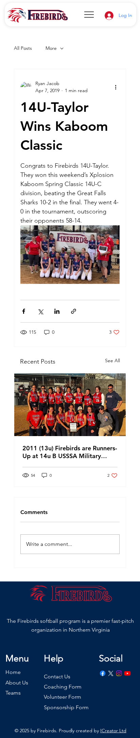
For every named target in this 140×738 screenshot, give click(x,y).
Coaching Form (63, 686)
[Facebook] (102, 673)
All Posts (23, 48)
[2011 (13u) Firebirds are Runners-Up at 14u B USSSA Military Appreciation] (70, 404)
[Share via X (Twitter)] (40, 311)
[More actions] (115, 87)
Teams (13, 693)
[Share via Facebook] (23, 311)
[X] (111, 673)
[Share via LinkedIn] (57, 311)
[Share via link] (73, 311)
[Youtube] (127, 673)
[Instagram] (119, 673)
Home (13, 672)
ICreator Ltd (113, 730)
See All (112, 360)
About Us (16, 682)
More (51, 48)
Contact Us (57, 676)
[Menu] (89, 14)
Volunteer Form (62, 697)
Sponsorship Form (66, 707)
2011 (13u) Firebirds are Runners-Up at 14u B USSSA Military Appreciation (69, 452)
